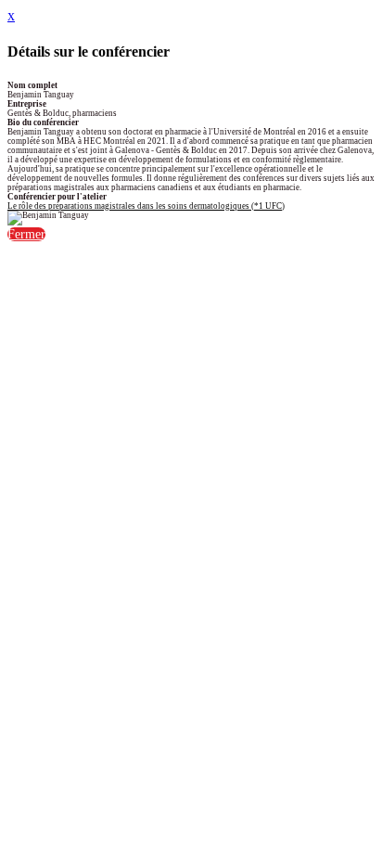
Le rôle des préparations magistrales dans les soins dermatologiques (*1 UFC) (146, 206)
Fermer (26, 234)
